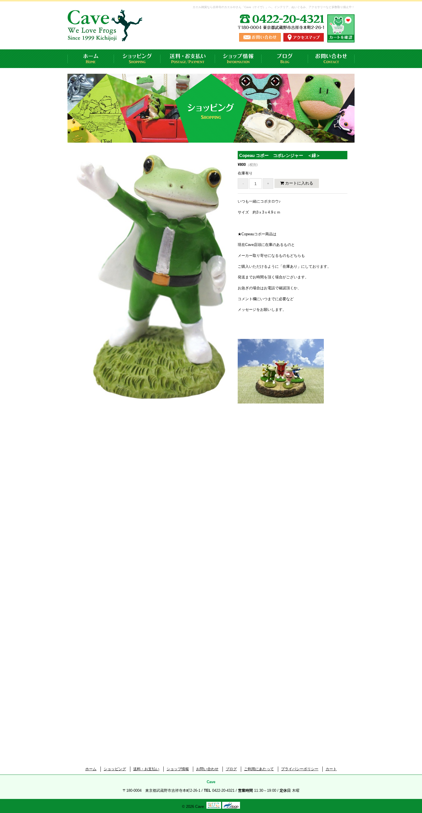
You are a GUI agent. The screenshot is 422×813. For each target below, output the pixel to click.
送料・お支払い (187, 58)
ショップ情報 (238, 58)
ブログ (285, 58)
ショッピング (137, 58)
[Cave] (105, 36)
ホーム (90, 58)
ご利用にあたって (259, 769)
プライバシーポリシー (299, 769)
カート (331, 769)
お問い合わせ (331, 58)
